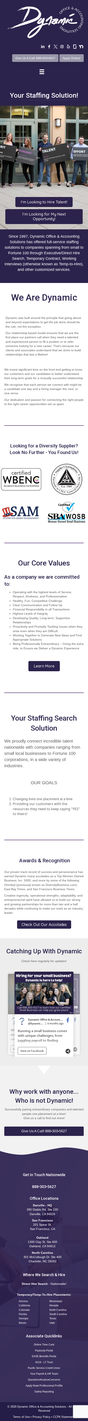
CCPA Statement (64, 1416)
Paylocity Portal (44, 1350)
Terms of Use (21, 1416)
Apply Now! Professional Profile (44, 1385)
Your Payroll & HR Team (44, 1373)
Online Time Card (44, 1344)
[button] (44, 1131)
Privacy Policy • (42, 1416)
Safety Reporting (44, 1391)
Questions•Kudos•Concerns (44, 1379)
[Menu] (41, 71)
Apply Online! (72, 58)
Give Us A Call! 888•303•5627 (35, 58)
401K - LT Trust (44, 1362)
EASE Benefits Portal (44, 1356)
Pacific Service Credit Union (44, 1368)
